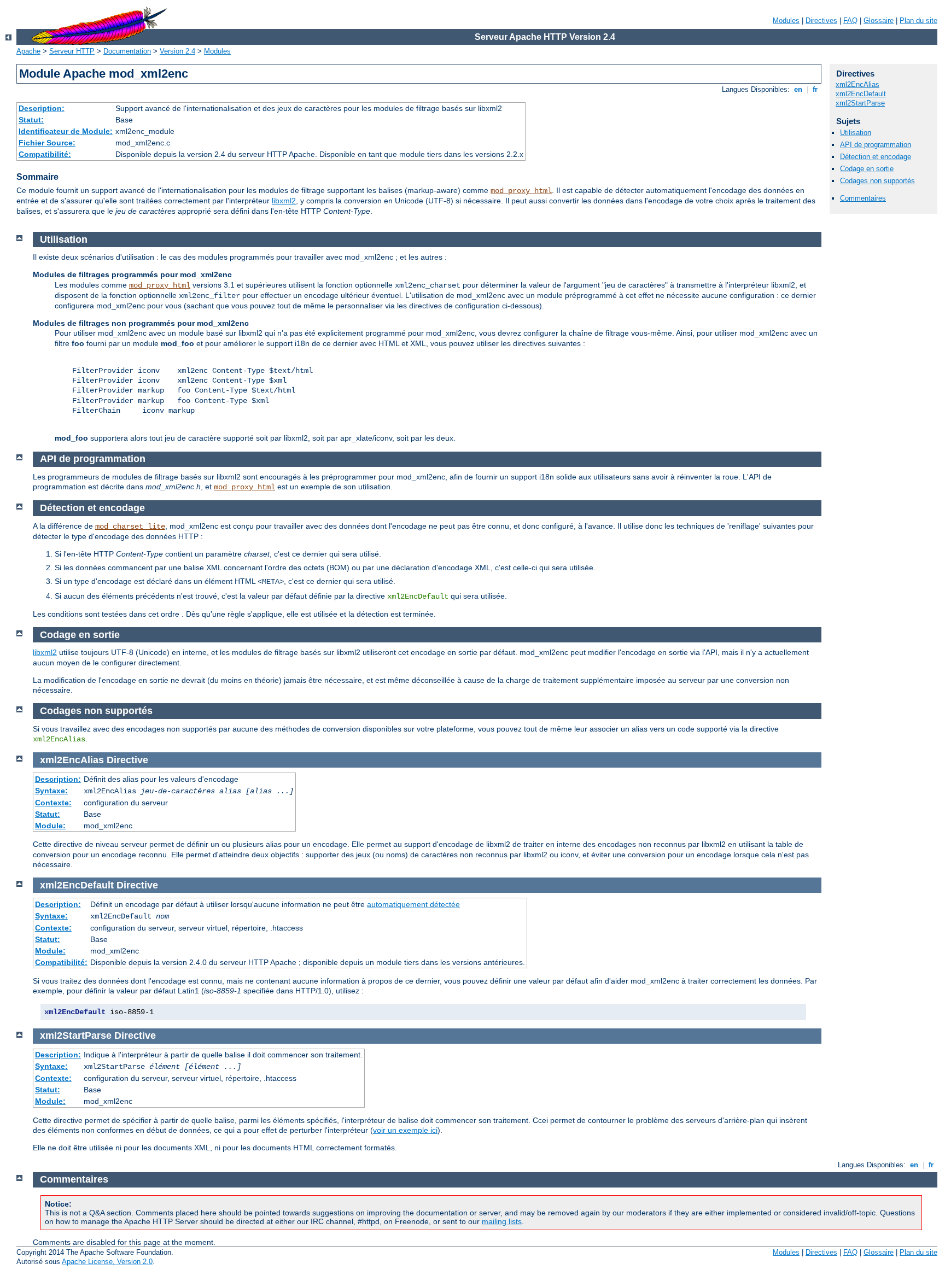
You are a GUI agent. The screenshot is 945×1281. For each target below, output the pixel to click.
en (798, 89)
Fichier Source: (47, 142)
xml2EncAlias (857, 84)
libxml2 (284, 200)
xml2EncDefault (861, 94)
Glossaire (879, 20)
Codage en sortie (867, 169)
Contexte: (53, 802)
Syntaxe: (51, 790)
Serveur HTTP (72, 51)
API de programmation (875, 145)
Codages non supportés (877, 181)
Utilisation (855, 132)
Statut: (31, 119)
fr (815, 89)
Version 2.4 (177, 51)
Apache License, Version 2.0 (107, 1261)
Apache (28, 51)
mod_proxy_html (521, 190)
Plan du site (918, 20)
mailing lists (502, 1221)
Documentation (127, 51)
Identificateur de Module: (66, 131)
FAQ (850, 20)
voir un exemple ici (405, 1130)
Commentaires (863, 198)
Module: (50, 825)
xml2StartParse (860, 103)
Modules (786, 20)
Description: (42, 108)
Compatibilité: (45, 154)
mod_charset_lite (130, 526)
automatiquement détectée (413, 904)
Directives (821, 20)
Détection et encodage (875, 157)
